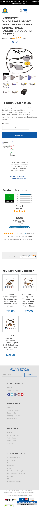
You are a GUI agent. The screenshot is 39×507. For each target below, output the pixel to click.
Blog (8, 479)
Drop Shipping (12, 418)
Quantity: (5, 123)
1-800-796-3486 (17, 176)
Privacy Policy (11, 413)
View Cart (10, 443)
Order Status (11, 438)
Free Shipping (11, 460)
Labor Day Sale (12, 463)
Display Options (14, 257)
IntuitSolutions (28, 495)
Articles (9, 468)
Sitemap (6, 492)
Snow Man (10, 465)
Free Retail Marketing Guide (16, 471)
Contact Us (11, 387)
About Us (10, 408)
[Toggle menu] (35, 10)
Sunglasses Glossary (14, 482)
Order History (11, 441)
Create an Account (13, 435)
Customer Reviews (13, 457)
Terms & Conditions (13, 410)
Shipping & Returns (13, 416)
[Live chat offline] (27, 503)
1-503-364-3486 (21, 177)
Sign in (9, 433)
